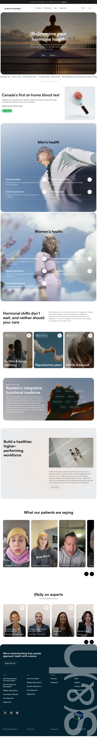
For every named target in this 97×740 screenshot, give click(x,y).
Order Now (64, 2)
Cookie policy (54, 729)
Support (77, 682)
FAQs (76, 679)
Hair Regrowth (8, 698)
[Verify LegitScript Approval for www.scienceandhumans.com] (79, 715)
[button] (86, 574)
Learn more (7, 111)
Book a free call (10, 663)
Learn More (54, 487)
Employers (54, 682)
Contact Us (78, 686)
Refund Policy (79, 690)
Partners (54, 679)
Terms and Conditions (80, 729)
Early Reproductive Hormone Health (10, 680)
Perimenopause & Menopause (9, 685)
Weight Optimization (10, 690)
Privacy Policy (30, 729)
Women (52, 55)
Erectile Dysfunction (34, 686)
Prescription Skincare (10, 694)
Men (43, 55)
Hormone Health (33, 679)
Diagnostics (7, 702)
